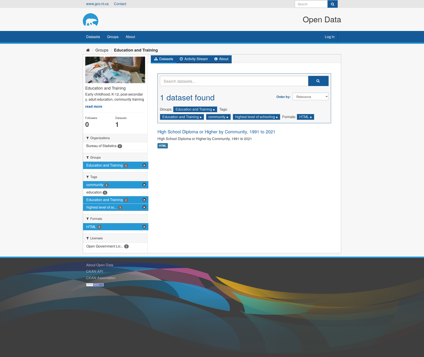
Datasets (93, 36)
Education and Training (136, 50)
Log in (330, 36)
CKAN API (94, 271)
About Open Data (99, 264)
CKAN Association (100, 277)
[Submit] (332, 4)
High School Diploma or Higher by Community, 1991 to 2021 (216, 131)
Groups (113, 36)
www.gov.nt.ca (97, 3)
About (130, 36)
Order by (283, 96)
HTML (162, 146)
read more (93, 106)
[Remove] (214, 109)
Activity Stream (196, 58)
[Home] (88, 50)
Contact (120, 3)
